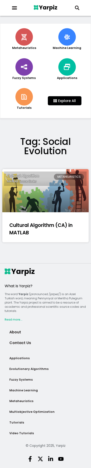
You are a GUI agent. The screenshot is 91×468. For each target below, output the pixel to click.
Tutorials (16, 422)
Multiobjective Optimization (32, 412)
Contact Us (20, 342)
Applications (19, 358)
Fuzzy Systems (21, 380)
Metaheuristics (21, 401)
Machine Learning (23, 390)
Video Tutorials (21, 433)
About (15, 332)
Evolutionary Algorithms (29, 369)
